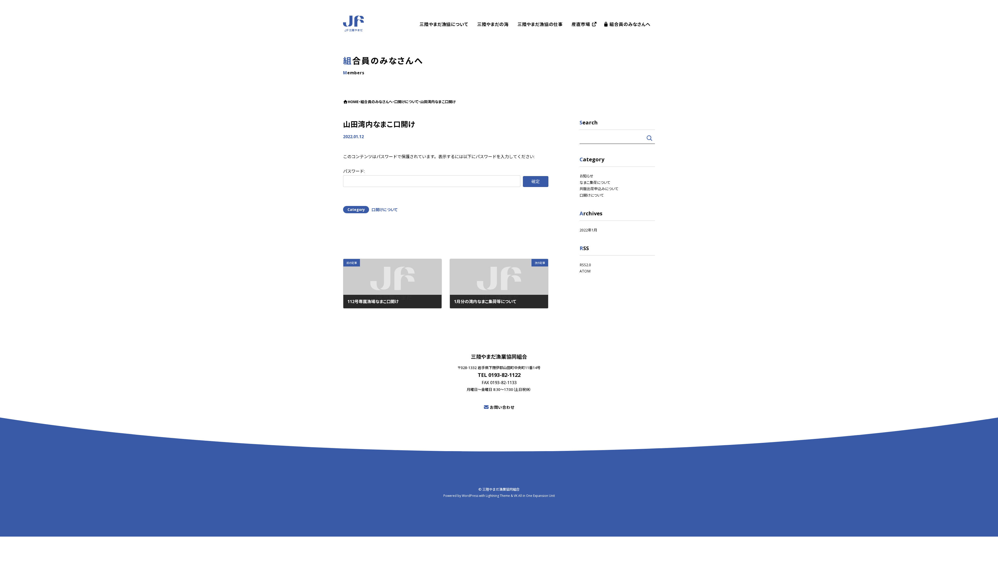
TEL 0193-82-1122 (499, 374)
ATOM (585, 271)
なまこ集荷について (595, 182)
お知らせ (586, 175)
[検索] (649, 138)
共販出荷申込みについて (599, 188)
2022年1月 (588, 229)
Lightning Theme (498, 496)
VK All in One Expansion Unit (534, 496)
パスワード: (354, 171)
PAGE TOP (987, 551)
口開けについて (385, 209)
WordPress (470, 496)
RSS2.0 (585, 264)
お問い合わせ (502, 407)
